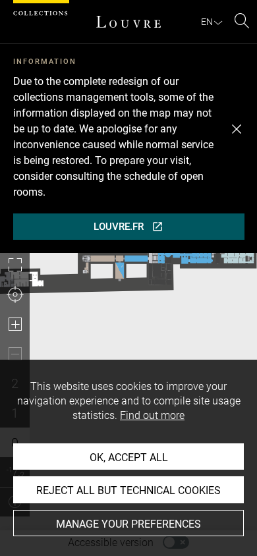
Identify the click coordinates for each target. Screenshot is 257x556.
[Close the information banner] (236, 129)
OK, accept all (129, 457)
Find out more (152, 415)
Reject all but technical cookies (128, 490)
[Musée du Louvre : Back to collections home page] (128, 21)
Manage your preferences (128, 524)
